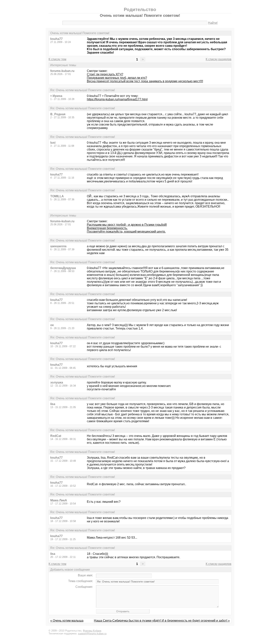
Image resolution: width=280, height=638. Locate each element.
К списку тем (57, 59)
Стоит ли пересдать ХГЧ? (105, 74)
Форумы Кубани (92, 630)
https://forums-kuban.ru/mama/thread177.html (117, 99)
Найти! (213, 22)
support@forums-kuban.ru (92, 633)
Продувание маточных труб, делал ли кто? (117, 77)
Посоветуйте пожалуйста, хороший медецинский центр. (126, 231)
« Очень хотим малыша (66, 620)
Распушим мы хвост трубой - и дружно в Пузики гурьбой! (127, 224)
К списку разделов (218, 59)
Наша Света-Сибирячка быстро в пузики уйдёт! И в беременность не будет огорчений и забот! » (162, 620)
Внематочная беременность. (107, 228)
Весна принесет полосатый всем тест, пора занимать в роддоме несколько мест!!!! (145, 81)
